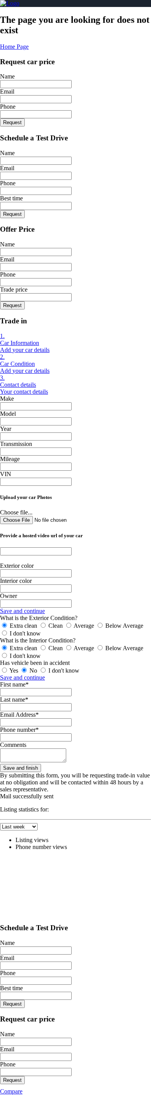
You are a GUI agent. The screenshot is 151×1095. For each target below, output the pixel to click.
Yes (14, 670)
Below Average (123, 625)
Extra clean (23, 625)
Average (84, 625)
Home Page (14, 46)
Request (12, 122)
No (33, 670)
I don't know (24, 633)
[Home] (9, 3)
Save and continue (22, 611)
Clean (55, 625)
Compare (11, 1091)
